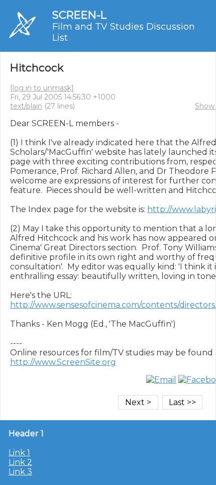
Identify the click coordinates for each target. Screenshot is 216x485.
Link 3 (20, 471)
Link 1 (19, 452)
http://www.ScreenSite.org (63, 362)
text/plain (26, 106)
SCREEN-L (79, 15)
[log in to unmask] (42, 87)
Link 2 (20, 462)
